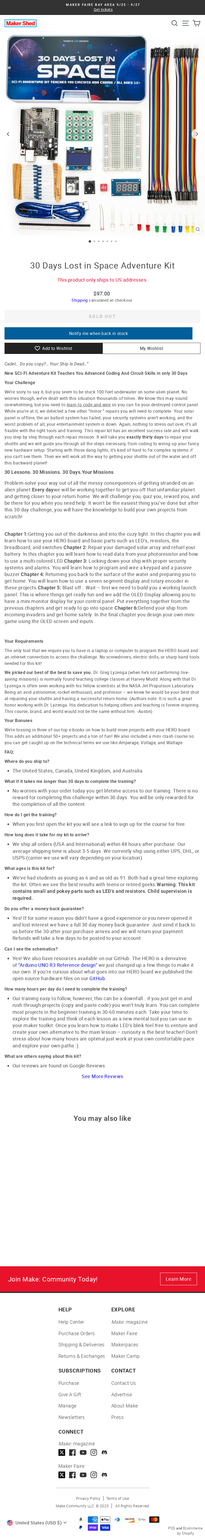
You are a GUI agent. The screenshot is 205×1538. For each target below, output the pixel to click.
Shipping (80, 300)
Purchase (68, 1383)
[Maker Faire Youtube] (83, 1475)
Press (117, 1417)
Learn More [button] (179, 1279)
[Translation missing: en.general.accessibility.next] (197, 134)
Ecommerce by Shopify (190, 1531)
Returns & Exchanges (81, 1356)
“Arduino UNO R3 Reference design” (57, 965)
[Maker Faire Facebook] (72, 1475)
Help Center (71, 1322)
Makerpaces (125, 1344)
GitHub (97, 978)
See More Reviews (102, 1076)
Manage (67, 1405)
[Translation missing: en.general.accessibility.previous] (8, 134)
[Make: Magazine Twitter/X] (61, 1452)
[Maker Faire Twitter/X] (61, 1475)
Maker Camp (125, 1356)
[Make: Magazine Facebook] (72, 1452)
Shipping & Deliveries (81, 1344)
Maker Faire (124, 1333)
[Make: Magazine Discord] (104, 1452)
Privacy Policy (88, 1498)
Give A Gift (69, 1394)
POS (171, 1528)
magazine (129, 1322)
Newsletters (71, 1417)
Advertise (121, 1394)
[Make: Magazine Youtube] (83, 1452)
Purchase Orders (76, 1333)
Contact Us (123, 1383)
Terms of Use (117, 1498)
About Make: (125, 1405)
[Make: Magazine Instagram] (93, 1452)
